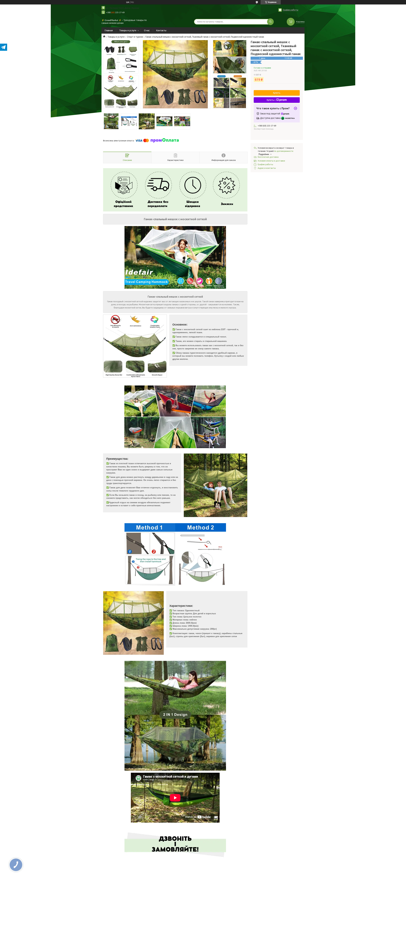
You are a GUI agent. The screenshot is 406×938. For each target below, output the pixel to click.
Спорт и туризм (135, 37)
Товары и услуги (127, 30)
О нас (147, 30)
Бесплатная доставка (268, 157)
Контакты (161, 30)
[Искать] (270, 21)
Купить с (271, 100)
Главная (109, 30)
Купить (276, 93)
